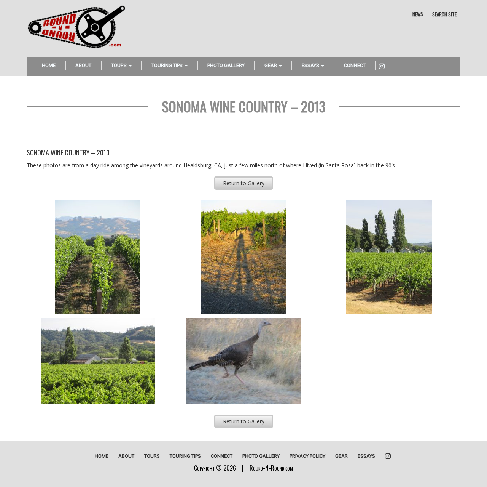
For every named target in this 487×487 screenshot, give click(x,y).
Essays (311, 65)
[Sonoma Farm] (98, 361)
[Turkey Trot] (243, 361)
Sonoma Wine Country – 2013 (243, 106)
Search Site (444, 14)
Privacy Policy (307, 456)
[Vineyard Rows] (98, 257)
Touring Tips (167, 65)
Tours (119, 65)
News (417, 14)
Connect (355, 65)
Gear (271, 65)
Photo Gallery (226, 65)
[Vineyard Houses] (389, 257)
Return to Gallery (243, 183)
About (83, 65)
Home (49, 65)
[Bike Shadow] (243, 257)
